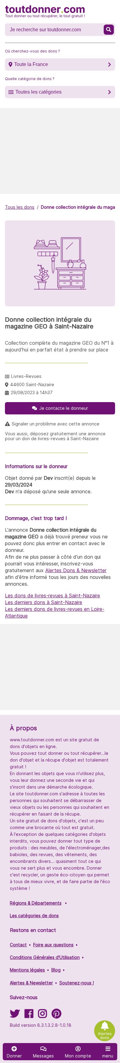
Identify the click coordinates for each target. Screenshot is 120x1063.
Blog (56, 969)
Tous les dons (19, 207)
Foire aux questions (53, 944)
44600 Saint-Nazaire (32, 384)
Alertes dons (105, 1035)
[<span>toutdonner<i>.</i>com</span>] (45, 11)
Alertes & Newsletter (31, 982)
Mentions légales (27, 969)
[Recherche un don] (109, 30)
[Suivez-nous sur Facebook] (29, 1015)
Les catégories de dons (34, 915)
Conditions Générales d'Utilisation (45, 957)
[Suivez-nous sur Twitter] (15, 1015)
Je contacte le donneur (63, 408)
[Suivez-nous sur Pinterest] (56, 1015)
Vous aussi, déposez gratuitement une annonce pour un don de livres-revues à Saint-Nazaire (55, 436)
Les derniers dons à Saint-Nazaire (43, 602)
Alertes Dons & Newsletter (75, 570)
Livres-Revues (26, 376)
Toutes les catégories (38, 92)
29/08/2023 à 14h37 (32, 392)
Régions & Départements (36, 903)
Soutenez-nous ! (76, 982)
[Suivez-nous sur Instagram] (42, 1015)
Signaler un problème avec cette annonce (55, 423)
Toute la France (31, 64)
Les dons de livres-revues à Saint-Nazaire (52, 595)
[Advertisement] (60, 151)
